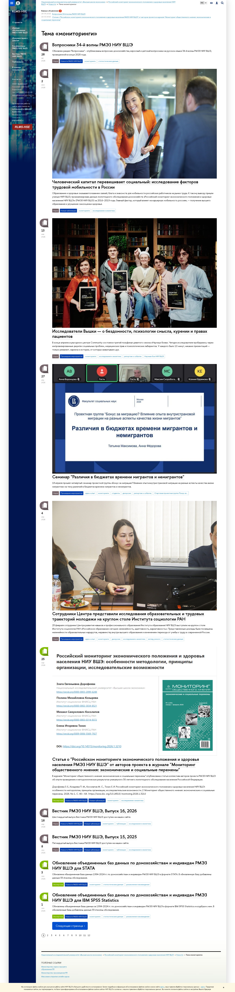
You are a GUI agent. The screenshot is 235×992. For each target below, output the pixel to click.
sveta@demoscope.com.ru (23, 95)
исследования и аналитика (104, 210)
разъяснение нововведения (137, 884)
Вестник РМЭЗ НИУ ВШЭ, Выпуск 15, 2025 (94, 837)
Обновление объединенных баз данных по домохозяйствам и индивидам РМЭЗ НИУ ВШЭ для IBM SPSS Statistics (129, 897)
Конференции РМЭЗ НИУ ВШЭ (19, 47)
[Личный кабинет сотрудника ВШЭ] (217, 3)
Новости (179, 955)
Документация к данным (20, 39)
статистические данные (108, 61)
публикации (121, 823)
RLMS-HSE (19, 11)
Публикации (17, 61)
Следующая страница (69, 926)
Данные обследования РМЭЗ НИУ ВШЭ (19, 30)
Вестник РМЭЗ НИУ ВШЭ (19, 55)
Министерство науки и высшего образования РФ (54, 968)
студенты (116, 493)
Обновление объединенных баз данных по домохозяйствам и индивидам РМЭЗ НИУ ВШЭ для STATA (129, 865)
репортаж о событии (132, 356)
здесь (162, 987)
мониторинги (90, 61)
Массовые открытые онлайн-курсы (55, 976)
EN (206, 3)
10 (80, 935)
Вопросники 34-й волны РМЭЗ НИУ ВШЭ (68, 14)
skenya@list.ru (17, 120)
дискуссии (127, 493)
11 (84, 935)
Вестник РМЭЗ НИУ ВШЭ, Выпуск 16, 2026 (94, 811)
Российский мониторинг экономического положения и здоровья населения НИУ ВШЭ (139, 955)
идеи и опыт (90, 493)
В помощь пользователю (18, 68)
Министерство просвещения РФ (54, 973)
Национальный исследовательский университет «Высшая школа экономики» (71, 955)
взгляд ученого (154, 639)
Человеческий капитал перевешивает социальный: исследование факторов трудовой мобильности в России (125, 184)
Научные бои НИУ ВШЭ (154, 356)
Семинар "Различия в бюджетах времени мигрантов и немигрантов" (118, 477)
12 (89, 935)
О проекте (17, 22)
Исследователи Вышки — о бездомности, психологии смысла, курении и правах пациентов (129, 333)
